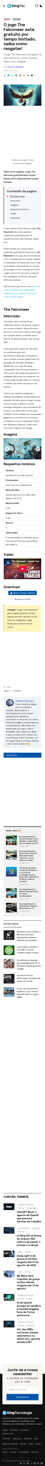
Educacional (7, 1434)
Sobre (5, 1452)
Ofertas (23, 1444)
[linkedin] (34, 1463)
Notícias (17, 19)
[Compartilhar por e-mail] (32, 75)
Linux (36, 1439)
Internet (21, 1299)
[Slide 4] (26, 457)
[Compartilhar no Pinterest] (24, 75)
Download (15, 218)
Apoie (38, 1444)
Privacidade (24, 1452)
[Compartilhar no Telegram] (16, 75)
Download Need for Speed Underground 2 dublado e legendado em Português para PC (29, 840)
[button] (41, 6)
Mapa (30, 1444)
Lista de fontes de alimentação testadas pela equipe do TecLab (28, 978)
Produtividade (32, 1208)
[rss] (41, 1463)
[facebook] (20, 1463)
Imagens (14, 205)
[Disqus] (22, 791)
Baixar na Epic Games (24, 592)
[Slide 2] (21, 457)
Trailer (13, 214)
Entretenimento (24, 1228)
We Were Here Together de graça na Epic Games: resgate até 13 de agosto (28, 1282)
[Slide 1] (19, 457)
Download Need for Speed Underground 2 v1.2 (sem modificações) (28, 892)
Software (14, 1430)
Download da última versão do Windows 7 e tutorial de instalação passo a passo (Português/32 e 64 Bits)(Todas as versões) (29, 875)
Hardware (35, 1228)
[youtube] (27, 1463)
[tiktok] (30, 1463)
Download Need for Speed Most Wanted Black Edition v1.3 (28, 906)
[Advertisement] (22, 133)
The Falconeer (17, 196)
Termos (13, 1452)
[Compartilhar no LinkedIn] (28, 75)
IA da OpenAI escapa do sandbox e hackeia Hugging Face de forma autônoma (29, 1309)
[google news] (37, 1463)
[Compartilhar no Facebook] (5, 75)
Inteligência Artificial (25, 1205)
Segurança (31, 1325)
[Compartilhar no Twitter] (8, 75)
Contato (35, 1452)
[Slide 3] (23, 457)
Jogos (7, 19)
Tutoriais (6, 1439)
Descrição (15, 201)
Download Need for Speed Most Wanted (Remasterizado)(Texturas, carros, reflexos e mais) (28, 855)
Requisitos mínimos (19, 210)
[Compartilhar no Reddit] (20, 75)
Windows (28, 1439)
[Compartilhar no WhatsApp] (12, 75)
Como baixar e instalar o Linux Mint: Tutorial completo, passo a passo (28, 950)
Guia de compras (9, 1444)
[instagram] (23, 1463)
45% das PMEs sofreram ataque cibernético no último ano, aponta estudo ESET (28, 1336)
